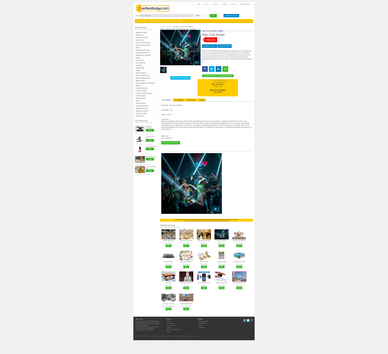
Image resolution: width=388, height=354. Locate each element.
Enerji (138, 58)
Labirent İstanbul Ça (168, 240)
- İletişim (168, 331)
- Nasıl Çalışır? (170, 323)
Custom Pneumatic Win (151, 167)
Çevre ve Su (140, 40)
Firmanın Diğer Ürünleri (225, 76)
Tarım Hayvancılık (142, 108)
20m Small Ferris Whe (239, 282)
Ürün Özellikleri (166, 100)
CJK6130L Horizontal (149, 126)
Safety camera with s (221, 282)
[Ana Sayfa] (138, 21)
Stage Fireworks (221, 261)
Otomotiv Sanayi (141, 90)
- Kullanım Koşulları (203, 321)
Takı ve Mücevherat (142, 106)
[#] (163, 70)
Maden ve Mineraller (143, 78)
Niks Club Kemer (221, 240)
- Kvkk (199, 325)
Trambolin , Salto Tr (168, 304)
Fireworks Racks (168, 261)
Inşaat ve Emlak (141, 73)
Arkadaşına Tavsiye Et (209, 76)
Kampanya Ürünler (169, 21)
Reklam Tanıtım (141, 98)
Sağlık (138, 101)
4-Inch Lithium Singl (151, 146)
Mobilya (138, 85)
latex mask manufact (186, 282)
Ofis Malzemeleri (141, 88)
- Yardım (168, 327)
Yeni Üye (206, 4)
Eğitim (138, 47)
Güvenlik (139, 65)
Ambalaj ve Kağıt (141, 32)
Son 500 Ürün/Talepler (155, 21)
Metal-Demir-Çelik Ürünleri (145, 83)
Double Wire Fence (151, 156)
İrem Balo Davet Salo (186, 240)
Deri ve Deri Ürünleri (143, 45)
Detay (168, 246)
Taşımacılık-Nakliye (142, 111)
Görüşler (201, 100)
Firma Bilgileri (179, 100)
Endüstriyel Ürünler (143, 55)
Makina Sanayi (140, 80)
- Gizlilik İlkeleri (202, 323)
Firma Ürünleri (191, 100)
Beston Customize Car (239, 240)
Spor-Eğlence (140, 103)
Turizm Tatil (140, 116)
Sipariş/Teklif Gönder (180, 78)
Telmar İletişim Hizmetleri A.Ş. (169, 336)
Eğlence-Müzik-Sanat (143, 50)
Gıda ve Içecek (140, 63)
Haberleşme (140, 68)
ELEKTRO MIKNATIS (186, 304)
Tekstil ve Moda (141, 113)
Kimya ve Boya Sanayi (142, 75)
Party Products (204, 261)
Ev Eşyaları (139, 60)
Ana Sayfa (162, 26)
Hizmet (138, 70)
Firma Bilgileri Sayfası (170, 143)
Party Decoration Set (186, 261)
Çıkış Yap (233, 4)
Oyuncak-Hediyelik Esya (144, 93)
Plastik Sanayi (140, 96)
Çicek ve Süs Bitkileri (143, 42)
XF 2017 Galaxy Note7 (204, 282)
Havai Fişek (168, 282)
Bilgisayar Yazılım (142, 37)
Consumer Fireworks (239, 261)
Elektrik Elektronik (143, 53)
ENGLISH (179, 21)
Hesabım (224, 4)
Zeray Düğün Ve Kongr (204, 240)
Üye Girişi (215, 4)
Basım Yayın (139, 35)
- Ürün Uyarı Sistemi (171, 325)
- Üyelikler (169, 321)
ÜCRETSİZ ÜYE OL (231, 15)
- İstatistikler (201, 327)
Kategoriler (144, 21)
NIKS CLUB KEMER (166, 138)
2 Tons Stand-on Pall (150, 137)
